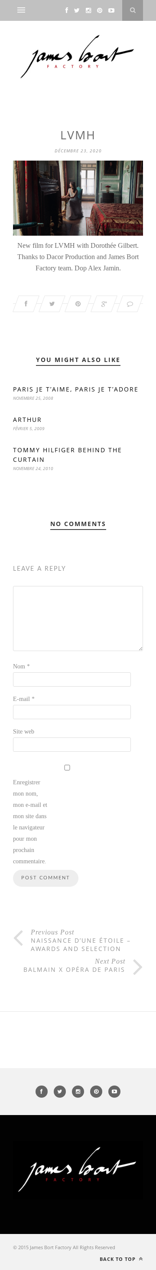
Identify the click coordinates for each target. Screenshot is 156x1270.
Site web (23, 731)
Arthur (27, 419)
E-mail (24, 699)
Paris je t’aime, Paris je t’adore (76, 389)
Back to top (118, 1259)
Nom (21, 666)
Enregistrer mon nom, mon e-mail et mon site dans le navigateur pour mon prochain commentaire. (30, 822)
